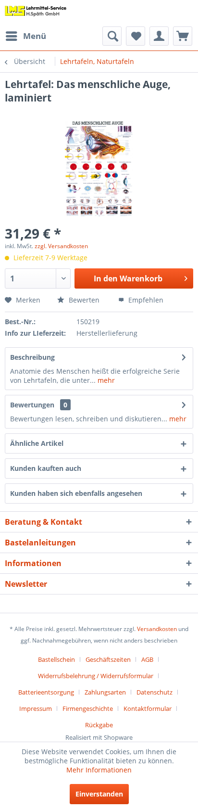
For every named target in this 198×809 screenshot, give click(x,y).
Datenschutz (154, 692)
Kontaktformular (148, 708)
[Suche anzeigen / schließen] (112, 36)
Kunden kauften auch (45, 468)
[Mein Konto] (159, 36)
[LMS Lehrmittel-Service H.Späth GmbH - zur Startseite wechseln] (36, 13)
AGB (147, 659)
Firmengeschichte (87, 708)
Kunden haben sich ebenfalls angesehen (76, 493)
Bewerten (83, 299)
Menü (34, 35)
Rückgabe (99, 725)
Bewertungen (32, 404)
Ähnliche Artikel (36, 443)
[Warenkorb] (182, 36)
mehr (105, 380)
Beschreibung (32, 357)
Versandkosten (157, 629)
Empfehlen (144, 299)
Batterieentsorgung (46, 692)
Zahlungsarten (105, 692)
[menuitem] (25, 36)
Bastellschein (56, 659)
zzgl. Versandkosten (61, 246)
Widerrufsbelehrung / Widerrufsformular (95, 675)
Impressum (35, 708)
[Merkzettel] (135, 36)
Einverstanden (99, 793)
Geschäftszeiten (108, 659)
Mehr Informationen (99, 769)
